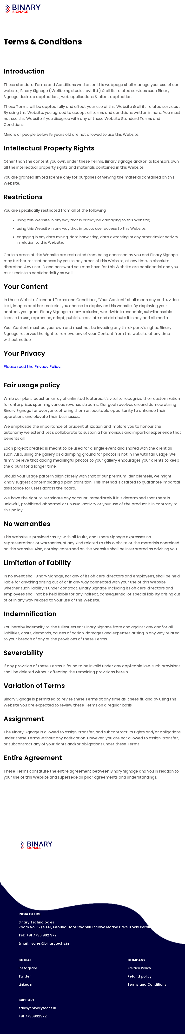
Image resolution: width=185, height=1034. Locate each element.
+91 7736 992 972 (41, 935)
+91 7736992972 (33, 1016)
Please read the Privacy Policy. (32, 366)
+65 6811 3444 (39, 881)
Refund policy (139, 976)
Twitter (25, 976)
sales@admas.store (49, 889)
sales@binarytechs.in (50, 943)
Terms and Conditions (146, 984)
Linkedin (25, 984)
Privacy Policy (139, 968)
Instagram (28, 968)
